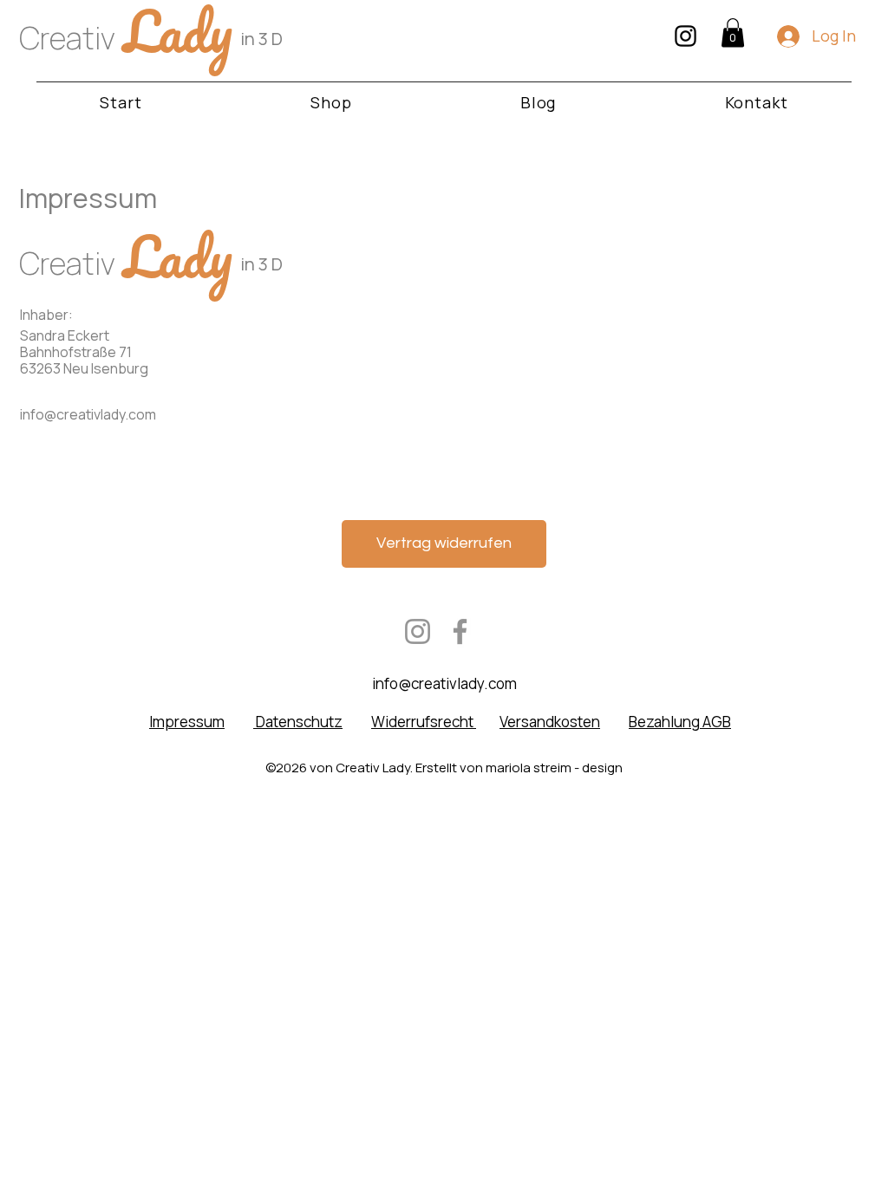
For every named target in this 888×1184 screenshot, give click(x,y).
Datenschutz (298, 722)
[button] (733, 32)
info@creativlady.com (88, 414)
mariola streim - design (554, 767)
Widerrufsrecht (423, 722)
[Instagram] (417, 631)
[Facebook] (460, 631)
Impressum (187, 722)
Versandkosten (550, 722)
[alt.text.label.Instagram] (685, 36)
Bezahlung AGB (680, 722)
